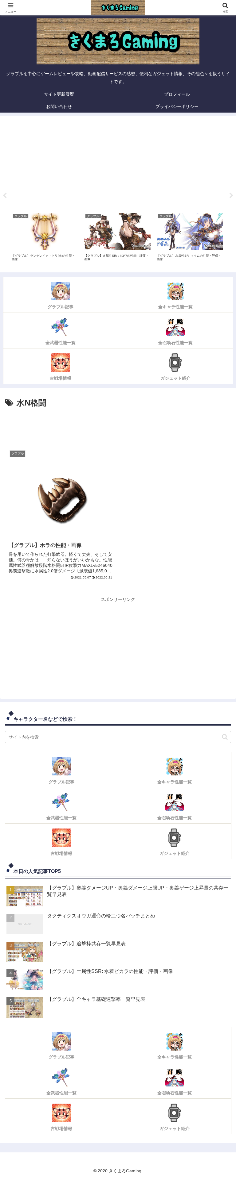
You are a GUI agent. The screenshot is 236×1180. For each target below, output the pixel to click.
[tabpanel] (44, 239)
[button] (224, 736)
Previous (5, 196)
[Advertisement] (118, 162)
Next (231, 196)
